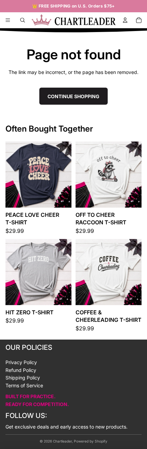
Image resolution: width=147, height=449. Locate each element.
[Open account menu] (125, 20)
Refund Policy (20, 370)
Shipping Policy (22, 377)
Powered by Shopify (90, 441)
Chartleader (62, 441)
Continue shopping (73, 96)
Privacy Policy (21, 362)
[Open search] (22, 20)
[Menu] (8, 20)
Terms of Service (24, 385)
